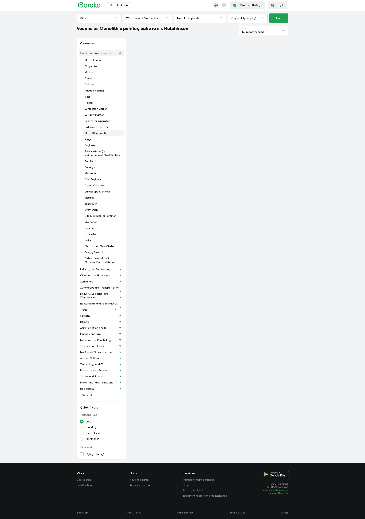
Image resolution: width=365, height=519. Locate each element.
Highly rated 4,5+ (96, 454)
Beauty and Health (193, 490)
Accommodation (140, 485)
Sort (244, 28)
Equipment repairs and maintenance (204, 495)
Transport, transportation (198, 479)
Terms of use (237, 512)
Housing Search (139, 479)
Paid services (185, 512)
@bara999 (282, 493)
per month (92, 438)
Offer (284, 512)
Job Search (84, 479)
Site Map (82, 512)
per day (91, 427)
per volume (93, 433)
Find (278, 18)
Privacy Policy (132, 512)
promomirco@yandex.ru (275, 490)
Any (88, 421)
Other (186, 485)
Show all (87, 395)
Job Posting (84, 485)
